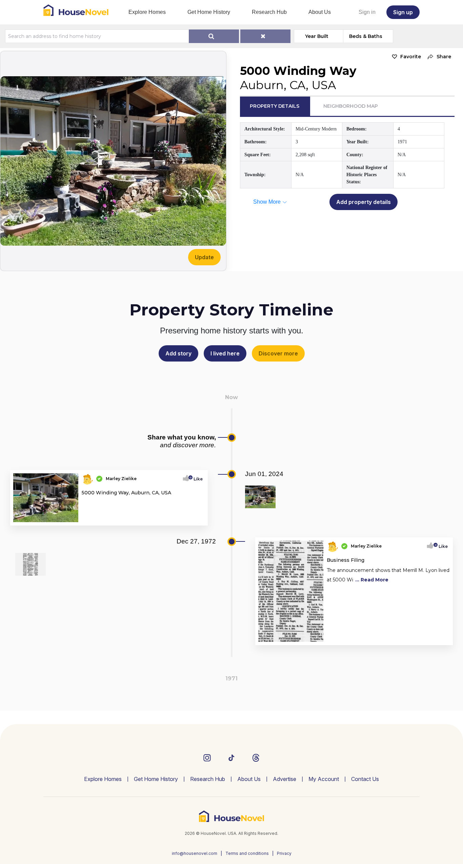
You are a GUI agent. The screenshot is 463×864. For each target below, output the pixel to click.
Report (195, 518)
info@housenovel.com (194, 853)
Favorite (410, 57)
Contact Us (365, 779)
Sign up (403, 12)
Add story (178, 353)
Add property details (363, 202)
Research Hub (269, 12)
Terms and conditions (247, 853)
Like (196, 478)
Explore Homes (147, 12)
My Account (323, 779)
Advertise (284, 779)
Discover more (278, 353)
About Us (319, 12)
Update (204, 257)
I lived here (225, 353)
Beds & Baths (365, 36)
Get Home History (208, 12)
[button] (437, 56)
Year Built (316, 36)
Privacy (284, 853)
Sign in (367, 12)
